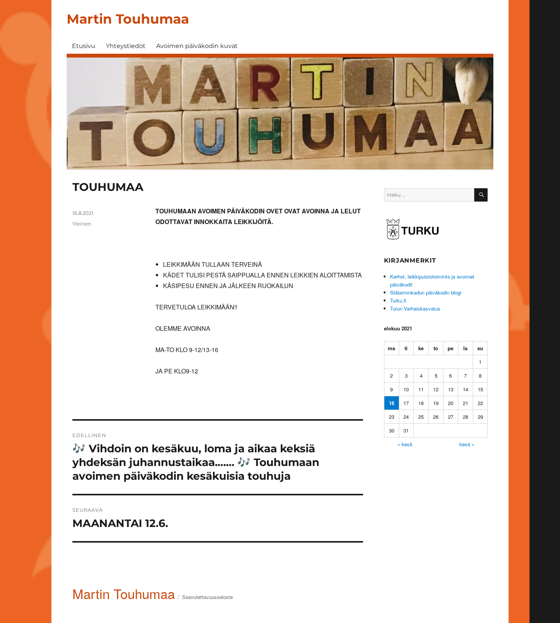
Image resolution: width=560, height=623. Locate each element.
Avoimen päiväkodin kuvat (197, 46)
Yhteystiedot (126, 46)
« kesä (404, 444)
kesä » (466, 444)
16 (391, 403)
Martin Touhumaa (128, 19)
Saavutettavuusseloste (207, 597)
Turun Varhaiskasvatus (415, 308)
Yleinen (81, 224)
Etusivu (83, 46)
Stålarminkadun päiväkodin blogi (425, 292)
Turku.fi (398, 300)
